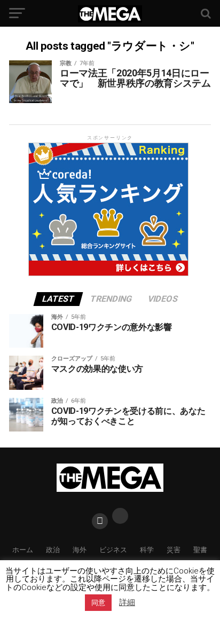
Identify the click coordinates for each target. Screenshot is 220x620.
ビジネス (113, 550)
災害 (173, 550)
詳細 (127, 603)
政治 (53, 550)
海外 (80, 550)
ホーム (22, 550)
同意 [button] (98, 603)
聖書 (200, 550)
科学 (147, 550)
